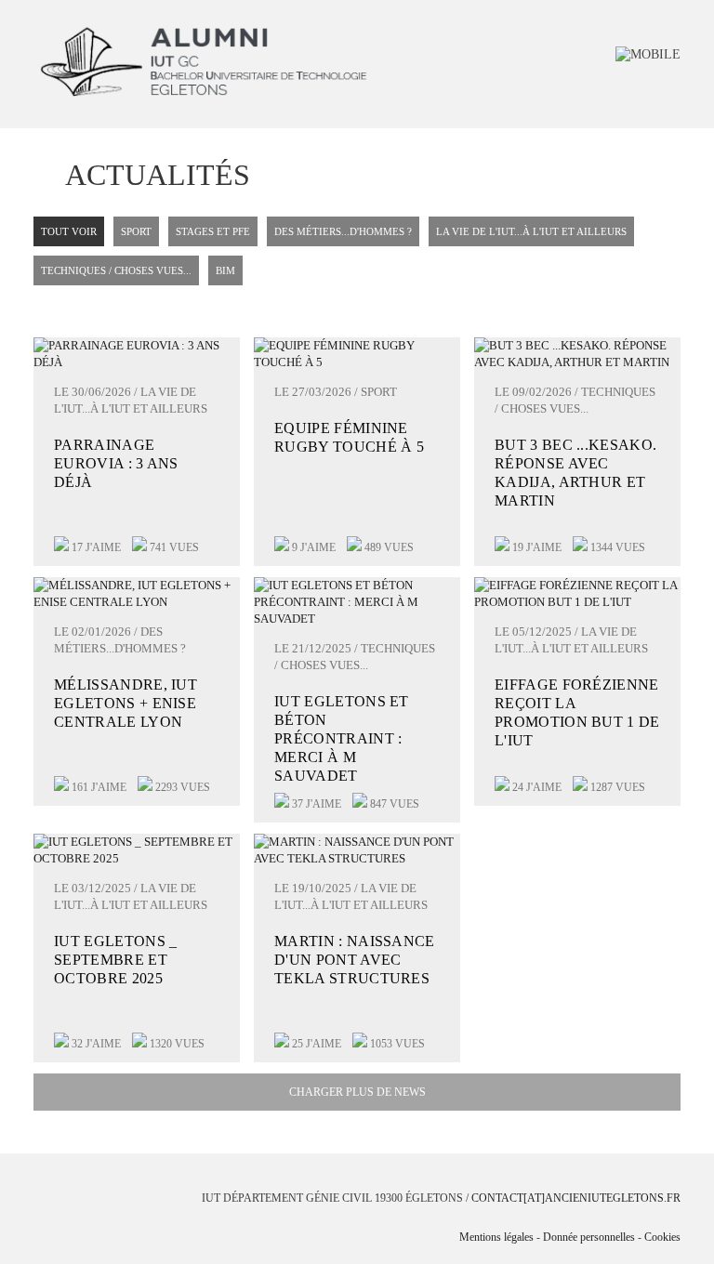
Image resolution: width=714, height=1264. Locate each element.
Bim (225, 270)
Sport (136, 231)
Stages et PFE (213, 231)
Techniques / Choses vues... (116, 270)
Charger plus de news (357, 1092)
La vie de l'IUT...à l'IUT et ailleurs (531, 231)
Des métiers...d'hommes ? (343, 231)
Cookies (662, 1237)
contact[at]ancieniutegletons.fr (576, 1198)
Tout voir (69, 231)
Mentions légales (496, 1237)
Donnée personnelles (589, 1237)
